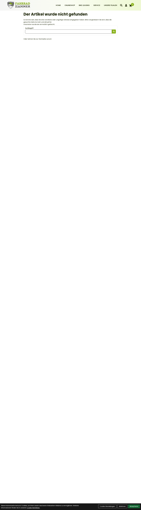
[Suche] (121, 5)
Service (96, 5)
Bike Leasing (84, 5)
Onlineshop (70, 5)
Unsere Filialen (110, 5)
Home (58, 5)
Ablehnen (122, 506)
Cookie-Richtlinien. (33, 508)
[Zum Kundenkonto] (126, 5)
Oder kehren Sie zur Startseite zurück (38, 39)
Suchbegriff (29, 28)
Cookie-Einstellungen (107, 506)
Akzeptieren (134, 506)
